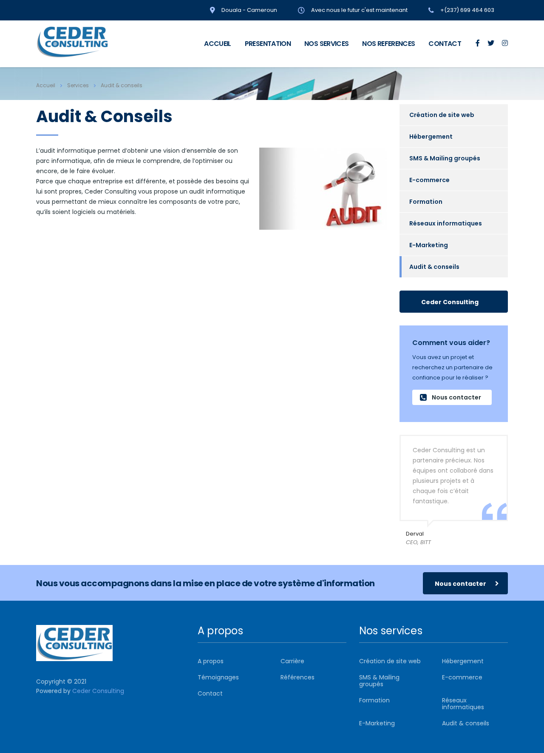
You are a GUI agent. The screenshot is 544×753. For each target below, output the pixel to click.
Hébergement (431, 136)
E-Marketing (428, 245)
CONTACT (444, 43)
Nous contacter (456, 397)
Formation (425, 201)
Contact (210, 693)
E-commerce (429, 180)
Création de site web (441, 115)
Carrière (292, 661)
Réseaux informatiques (445, 223)
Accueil (45, 85)
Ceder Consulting (450, 302)
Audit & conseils (434, 266)
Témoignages (218, 677)
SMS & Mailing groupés (444, 158)
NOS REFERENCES (388, 43)
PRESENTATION (268, 43)
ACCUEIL (217, 43)
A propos (211, 661)
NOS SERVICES (326, 43)
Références (297, 677)
